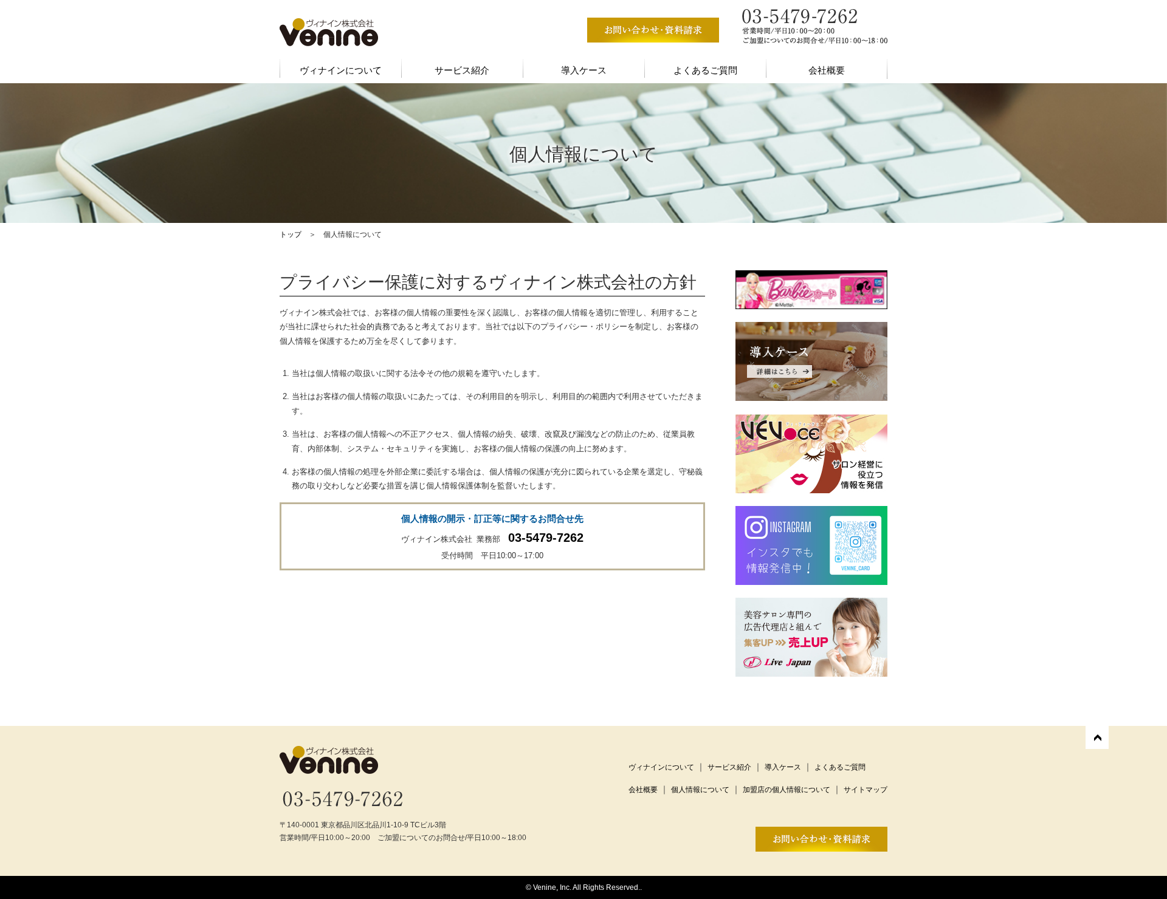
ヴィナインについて (341, 70)
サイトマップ (865, 789)
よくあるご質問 (705, 70)
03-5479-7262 (546, 537)
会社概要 (826, 70)
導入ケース (584, 70)
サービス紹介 (462, 70)
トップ (290, 234)
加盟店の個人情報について (786, 789)
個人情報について (700, 789)
